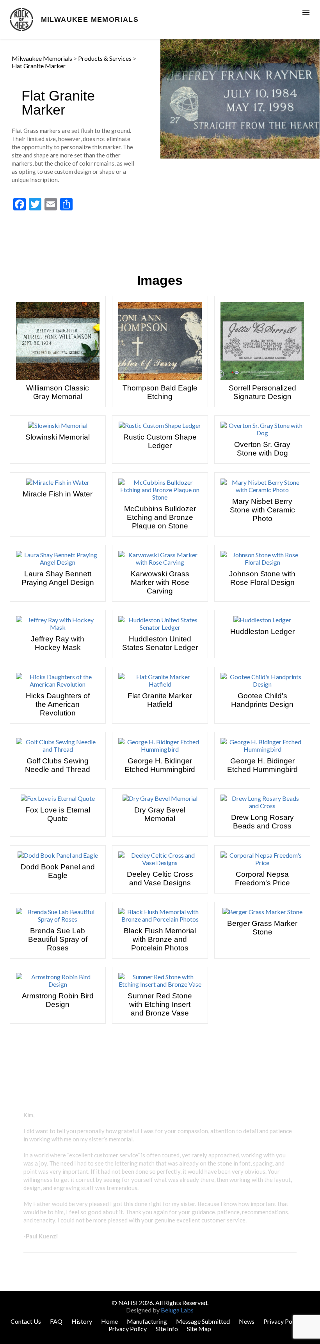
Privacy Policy (282, 1321)
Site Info (167, 1328)
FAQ (56, 1321)
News (246, 1321)
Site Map (199, 1328)
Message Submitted (203, 1321)
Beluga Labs (177, 1310)
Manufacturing (147, 1321)
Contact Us (26, 1321)
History (81, 1321)
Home (109, 1321)
